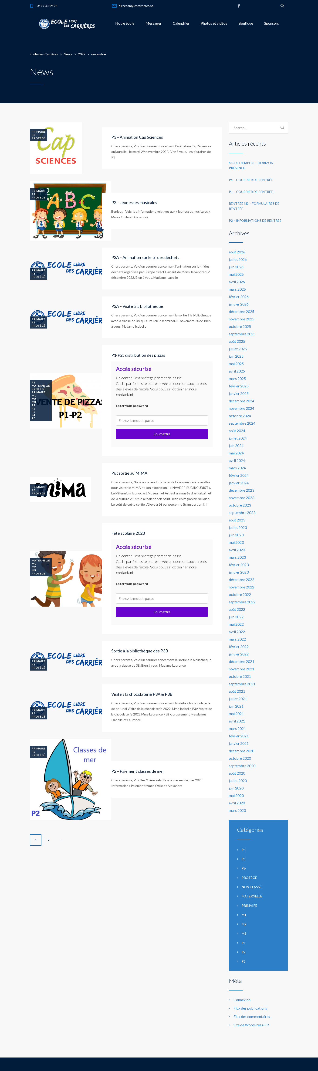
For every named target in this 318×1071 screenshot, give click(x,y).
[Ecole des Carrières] (67, 23)
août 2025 (237, 341)
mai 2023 (236, 542)
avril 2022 (237, 631)
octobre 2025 (240, 326)
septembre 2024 (242, 423)
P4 (33, 415)
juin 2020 (236, 788)
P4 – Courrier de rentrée (251, 180)
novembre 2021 (241, 669)
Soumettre (162, 434)
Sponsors (271, 23)
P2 (33, 194)
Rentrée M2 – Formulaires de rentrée (254, 206)
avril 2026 (237, 281)
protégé (38, 138)
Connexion (241, 999)
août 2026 (237, 252)
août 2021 (237, 691)
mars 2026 (237, 289)
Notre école (124, 23)
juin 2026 (236, 267)
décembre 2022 (241, 579)
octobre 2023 (240, 505)
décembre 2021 (241, 661)
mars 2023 (237, 557)
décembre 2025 (241, 311)
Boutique (245, 23)
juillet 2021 (238, 698)
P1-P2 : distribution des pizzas (138, 355)
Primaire (38, 131)
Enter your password (132, 406)
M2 (34, 398)
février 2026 (239, 296)
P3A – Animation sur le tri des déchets (145, 257)
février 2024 (239, 475)
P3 (33, 135)
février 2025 (239, 386)
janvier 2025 (239, 393)
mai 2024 (236, 453)
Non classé (252, 887)
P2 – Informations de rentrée (255, 220)
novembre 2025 (241, 319)
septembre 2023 (242, 512)
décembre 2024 (241, 401)
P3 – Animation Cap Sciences (137, 137)
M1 (34, 395)
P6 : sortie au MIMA (129, 473)
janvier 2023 (239, 572)
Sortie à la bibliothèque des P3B (139, 650)
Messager (153, 23)
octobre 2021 (240, 676)
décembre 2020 (241, 751)
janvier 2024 (239, 482)
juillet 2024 (238, 438)
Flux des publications (250, 1008)
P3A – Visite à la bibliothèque (137, 306)
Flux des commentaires (251, 1016)
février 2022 (239, 646)
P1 (33, 405)
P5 (33, 418)
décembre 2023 (241, 490)
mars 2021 (237, 728)
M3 (34, 402)
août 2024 (237, 430)
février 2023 (239, 564)
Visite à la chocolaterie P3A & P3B (142, 694)
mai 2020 (236, 795)
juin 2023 (236, 535)
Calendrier (181, 23)
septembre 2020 (242, 765)
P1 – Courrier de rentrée (251, 192)
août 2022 (237, 609)
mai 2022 (236, 624)
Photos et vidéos (214, 23)
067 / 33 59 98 (47, 6)
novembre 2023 (241, 497)
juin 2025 (236, 356)
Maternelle (41, 385)
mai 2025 (236, 363)
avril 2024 (237, 460)
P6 (33, 382)
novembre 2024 (241, 408)
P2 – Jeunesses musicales (134, 202)
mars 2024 (237, 468)
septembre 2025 (242, 334)
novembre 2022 (241, 587)
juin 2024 (236, 445)
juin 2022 (236, 616)
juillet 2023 (238, 527)
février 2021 (239, 736)
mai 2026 (236, 274)
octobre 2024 (240, 415)
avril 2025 (237, 371)
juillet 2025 (238, 348)
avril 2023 (237, 549)
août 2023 (237, 520)
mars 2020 (237, 810)
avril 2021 (237, 721)
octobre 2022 (240, 594)
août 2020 (237, 773)
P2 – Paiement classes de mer (137, 771)
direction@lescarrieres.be (136, 6)
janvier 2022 (239, 654)
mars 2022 (237, 639)
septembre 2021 (242, 684)
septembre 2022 (242, 602)
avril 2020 (237, 803)
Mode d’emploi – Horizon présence (251, 165)
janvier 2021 (239, 743)
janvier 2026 (239, 304)
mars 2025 (237, 378)
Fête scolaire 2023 (128, 533)
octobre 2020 (240, 758)
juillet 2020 (238, 780)
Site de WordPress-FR (251, 1025)
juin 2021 (236, 706)
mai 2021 (236, 713)
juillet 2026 (238, 259)
